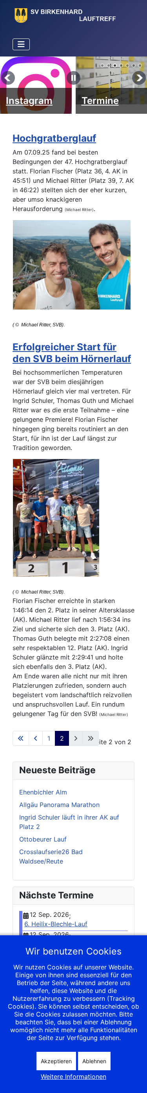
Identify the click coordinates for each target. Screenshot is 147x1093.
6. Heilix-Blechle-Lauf (55, 924)
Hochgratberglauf (54, 138)
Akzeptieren (56, 1061)
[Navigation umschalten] (21, 44)
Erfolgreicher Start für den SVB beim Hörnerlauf (72, 352)
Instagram (29, 100)
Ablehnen (94, 1061)
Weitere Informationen (73, 1076)
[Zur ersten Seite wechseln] (21, 738)
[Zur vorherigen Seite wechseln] (36, 738)
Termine (100, 100)
